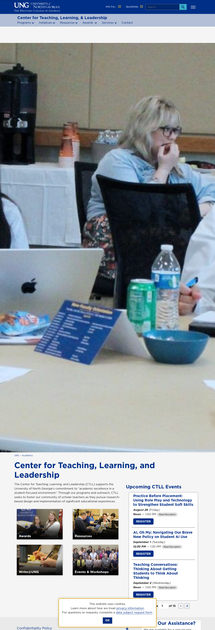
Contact (127, 23)
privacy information (130, 608)
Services (108, 23)
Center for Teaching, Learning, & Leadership (62, 17)
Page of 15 (163, 606)
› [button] (180, 606)
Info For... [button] (111, 6)
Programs (24, 23)
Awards (88, 23)
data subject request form (134, 612)
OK (107, 620)
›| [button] (187, 606)
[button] (193, 7)
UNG (16, 455)
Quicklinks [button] (132, 6)
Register (143, 521)
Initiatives (45, 23)
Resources (67, 23)
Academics (27, 455)
